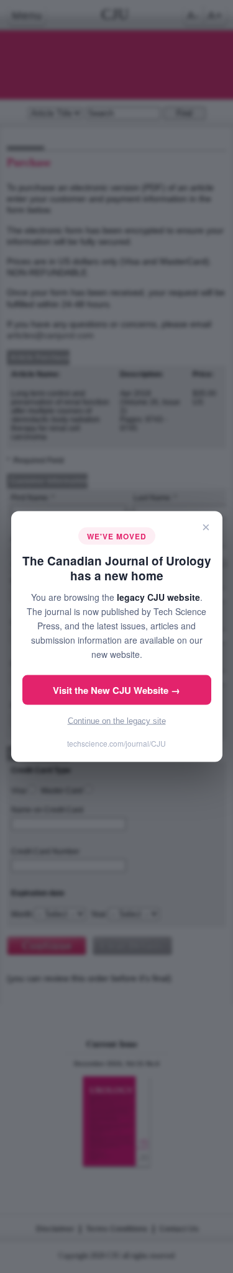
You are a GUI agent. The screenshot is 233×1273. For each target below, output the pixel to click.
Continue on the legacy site (117, 721)
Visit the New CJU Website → (116, 690)
